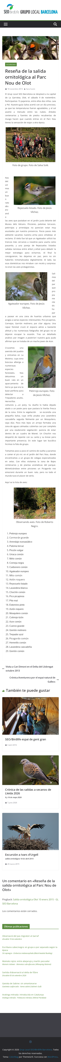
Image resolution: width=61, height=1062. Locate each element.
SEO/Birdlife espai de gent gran (25, 739)
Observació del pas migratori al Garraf (20, 937)
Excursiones (11, 64)
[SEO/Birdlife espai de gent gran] (30, 699)
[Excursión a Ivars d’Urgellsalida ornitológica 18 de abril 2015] (30, 814)
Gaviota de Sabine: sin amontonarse (21, 985)
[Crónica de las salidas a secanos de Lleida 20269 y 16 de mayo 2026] (30, 757)
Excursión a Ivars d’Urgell (21, 856)
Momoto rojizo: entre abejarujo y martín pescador (26, 963)
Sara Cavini (30, 89)
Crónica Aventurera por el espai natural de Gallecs (32, 679)
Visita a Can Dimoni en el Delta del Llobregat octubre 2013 (29, 668)
